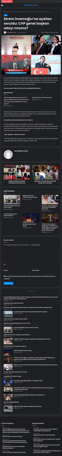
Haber (12, 11)
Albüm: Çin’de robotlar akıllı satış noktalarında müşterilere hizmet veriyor (35, 365)
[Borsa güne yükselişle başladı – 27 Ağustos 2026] (8, 383)
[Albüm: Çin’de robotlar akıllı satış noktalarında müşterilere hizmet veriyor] (8, 367)
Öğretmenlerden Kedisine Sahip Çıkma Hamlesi (28, 406)
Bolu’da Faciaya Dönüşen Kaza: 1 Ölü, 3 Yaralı (17, 323)
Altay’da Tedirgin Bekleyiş (11, 402)
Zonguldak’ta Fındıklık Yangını (12, 376)
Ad (5, 264)
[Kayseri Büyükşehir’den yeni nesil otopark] (12, 199)
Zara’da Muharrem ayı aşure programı (10, 214)
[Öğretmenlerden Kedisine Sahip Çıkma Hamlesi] (8, 409)
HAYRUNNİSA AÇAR (11, 32)
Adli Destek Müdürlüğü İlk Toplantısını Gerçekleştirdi (29, 395)
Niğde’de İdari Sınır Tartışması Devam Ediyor (30, 196)
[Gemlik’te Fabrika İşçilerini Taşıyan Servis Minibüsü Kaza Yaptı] (50, 199)
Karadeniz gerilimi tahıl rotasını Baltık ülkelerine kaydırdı (30, 312)
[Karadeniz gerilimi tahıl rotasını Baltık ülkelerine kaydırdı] (8, 314)
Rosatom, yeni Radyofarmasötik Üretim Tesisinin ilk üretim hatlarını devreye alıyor (33, 1)
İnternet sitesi (35, 270)
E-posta (6, 270)
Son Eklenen (31, 291)
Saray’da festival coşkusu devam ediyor (15, 319)
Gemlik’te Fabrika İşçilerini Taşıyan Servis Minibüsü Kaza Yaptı (49, 207)
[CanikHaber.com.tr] (31, 5)
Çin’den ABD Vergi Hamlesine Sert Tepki (15, 372)
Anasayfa (7, 11)
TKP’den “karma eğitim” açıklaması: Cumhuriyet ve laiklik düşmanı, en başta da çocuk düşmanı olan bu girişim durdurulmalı (50, 227)
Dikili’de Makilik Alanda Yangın (29, 224)
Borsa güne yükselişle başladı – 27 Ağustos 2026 (28, 380)
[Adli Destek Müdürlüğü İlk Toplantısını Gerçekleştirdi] (8, 397)
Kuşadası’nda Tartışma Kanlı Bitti (42, 97)
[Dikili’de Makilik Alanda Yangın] (31, 218)
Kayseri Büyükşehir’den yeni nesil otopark (12, 206)
